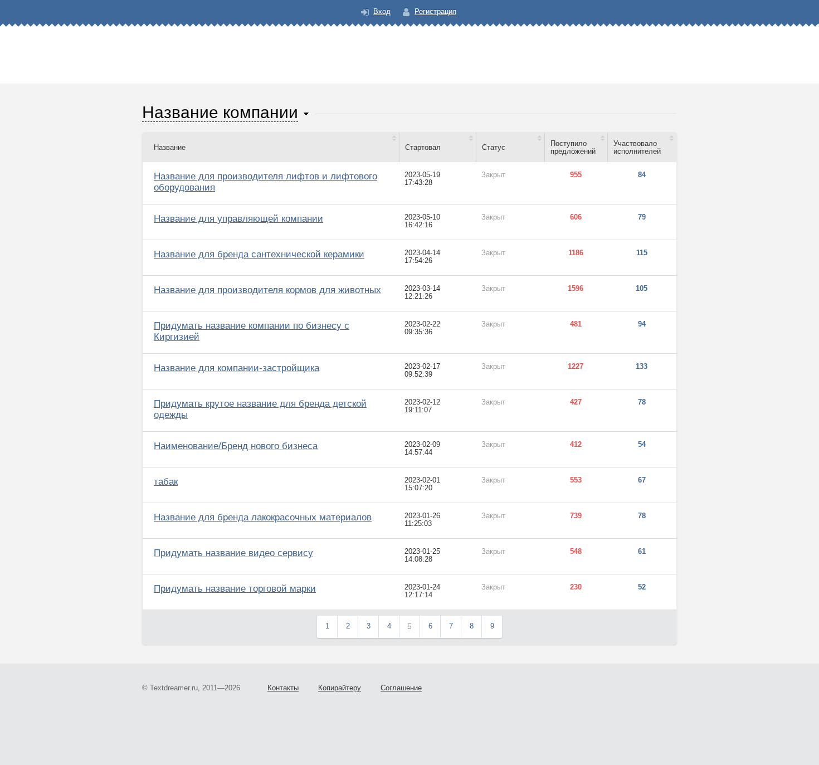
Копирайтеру (339, 688)
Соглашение (401, 688)
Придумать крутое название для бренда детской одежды (260, 409)
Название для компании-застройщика (236, 368)
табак (166, 481)
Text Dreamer (409, 47)
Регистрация (435, 11)
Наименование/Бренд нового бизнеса (236, 446)
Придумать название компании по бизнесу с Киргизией (251, 331)
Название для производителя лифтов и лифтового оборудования (265, 182)
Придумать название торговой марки (235, 588)
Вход (382, 11)
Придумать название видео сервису (233, 553)
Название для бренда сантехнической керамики (259, 254)
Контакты (283, 688)
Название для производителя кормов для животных (267, 290)
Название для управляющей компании (238, 218)
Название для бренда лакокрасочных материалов (263, 517)
